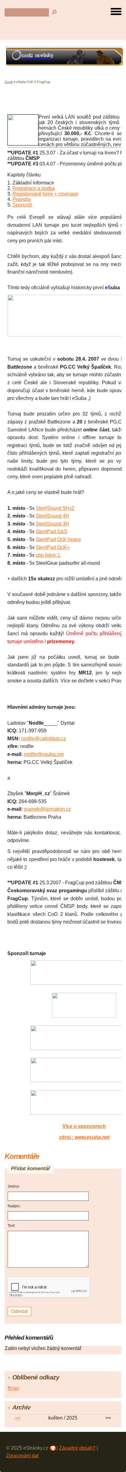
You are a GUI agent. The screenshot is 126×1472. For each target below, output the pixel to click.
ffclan (13, 1388)
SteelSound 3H (52, 523)
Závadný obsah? (77, 1448)
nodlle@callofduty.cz (43, 738)
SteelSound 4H (52, 515)
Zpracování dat (22, 1455)
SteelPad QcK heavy (58, 539)
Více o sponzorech (84, 1126)
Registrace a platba (34, 188)
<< (17, 1418)
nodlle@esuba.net (44, 754)
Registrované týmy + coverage (45, 193)
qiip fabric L (48, 555)
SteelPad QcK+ (52, 547)
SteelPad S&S (51, 531)
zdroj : (84, 1137)
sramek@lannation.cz (47, 809)
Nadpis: (14, 1206)
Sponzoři (22, 204)
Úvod (9, 82)
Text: (11, 1226)
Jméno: (14, 1186)
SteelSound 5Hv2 (55, 508)
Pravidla (22, 199)
